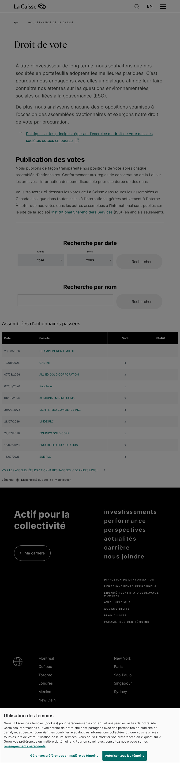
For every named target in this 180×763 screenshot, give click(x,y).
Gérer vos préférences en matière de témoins (64, 755)
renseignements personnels (24, 746)
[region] (90, 735)
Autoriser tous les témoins (124, 755)
